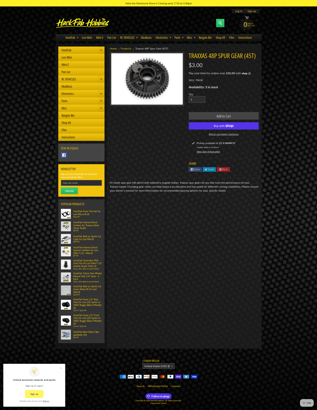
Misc (191, 38)
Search (140, 386)
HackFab (72, 38)
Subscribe (69, 191)
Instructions (245, 37)
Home (113, 48)
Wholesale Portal (158, 386)
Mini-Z (99, 37)
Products (126, 48)
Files (231, 37)
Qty (191, 94)
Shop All (220, 37)
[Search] (220, 23)
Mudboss (146, 37)
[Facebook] (64, 155)
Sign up (251, 11)
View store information (208, 151)
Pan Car (111, 37)
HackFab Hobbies (157, 400)
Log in (238, 11)
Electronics (164, 38)
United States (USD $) (157, 366)
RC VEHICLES (129, 38)
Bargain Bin (205, 37)
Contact (175, 386)
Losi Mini (87, 37)
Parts (179, 38)
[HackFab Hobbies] (82, 23)
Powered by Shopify (158, 403)
